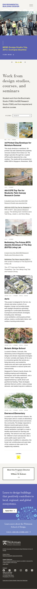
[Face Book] (4, 570)
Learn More (5, 564)
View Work (7, 54)
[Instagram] (21, 570)
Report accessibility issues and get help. (12, 555)
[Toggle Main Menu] (31, 5)
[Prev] (12, 62)
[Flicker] (32, 570)
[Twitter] (10, 570)
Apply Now (9, 510)
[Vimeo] (27, 570)
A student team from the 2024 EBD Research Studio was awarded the (15, 202)
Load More (18, 453)
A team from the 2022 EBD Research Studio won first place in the (16, 254)
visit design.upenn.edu (17, 532)
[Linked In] (15, 570)
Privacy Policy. (6, 554)
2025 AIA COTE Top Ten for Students (16, 207)
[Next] (25, 62)
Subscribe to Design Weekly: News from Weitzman (15, 580)
